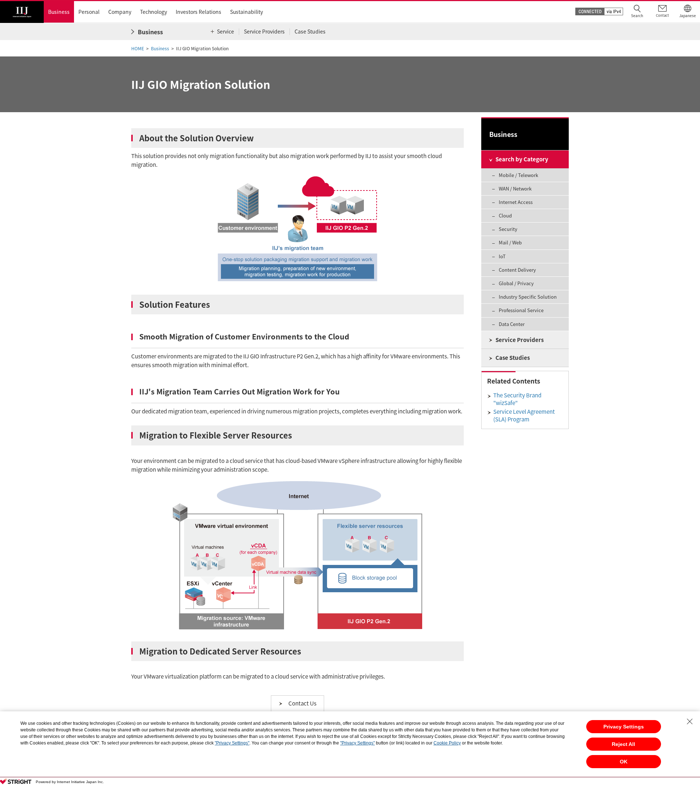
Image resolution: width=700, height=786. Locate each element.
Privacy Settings (623, 727)
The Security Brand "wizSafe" (517, 399)
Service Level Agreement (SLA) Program (524, 415)
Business (160, 48)
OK (623, 762)
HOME (137, 48)
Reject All (623, 744)
